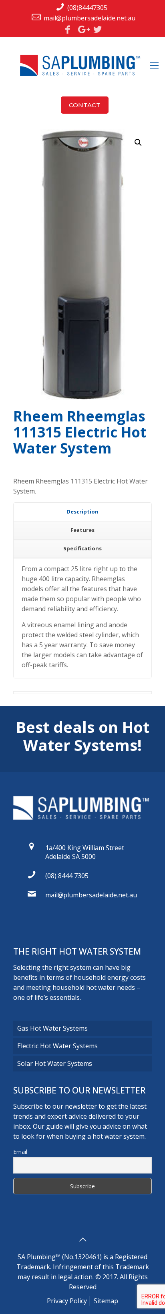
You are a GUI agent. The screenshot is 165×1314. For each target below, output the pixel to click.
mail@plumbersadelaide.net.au (89, 18)
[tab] (82, 512)
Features (82, 530)
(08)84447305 (87, 7)
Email (20, 1152)
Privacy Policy (67, 1300)
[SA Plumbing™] (82, 65)
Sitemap (106, 1300)
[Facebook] (67, 29)
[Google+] (82, 29)
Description (82, 511)
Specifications (82, 548)
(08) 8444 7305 (67, 875)
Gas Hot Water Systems (52, 1028)
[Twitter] (97, 29)
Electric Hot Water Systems (57, 1045)
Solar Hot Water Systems (54, 1063)
